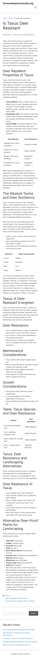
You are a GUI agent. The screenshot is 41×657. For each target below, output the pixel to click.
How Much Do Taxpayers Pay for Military (20, 601)
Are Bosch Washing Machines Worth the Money (20, 642)
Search (33, 613)
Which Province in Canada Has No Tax (17, 645)
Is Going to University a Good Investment (18, 638)
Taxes (10, 18)
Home (5, 18)
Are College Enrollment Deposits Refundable (19, 630)
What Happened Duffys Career (16, 598)
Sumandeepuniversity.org (18, 3)
